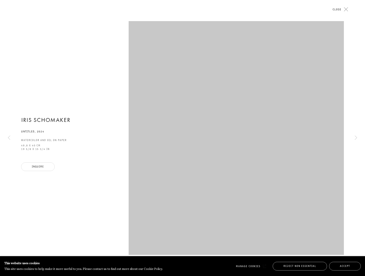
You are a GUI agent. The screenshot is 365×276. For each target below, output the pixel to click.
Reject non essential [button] (299, 266)
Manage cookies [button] (248, 266)
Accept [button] (345, 266)
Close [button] (337, 9)
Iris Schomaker (45, 120)
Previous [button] (9, 44)
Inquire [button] (38, 166)
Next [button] (356, 44)
